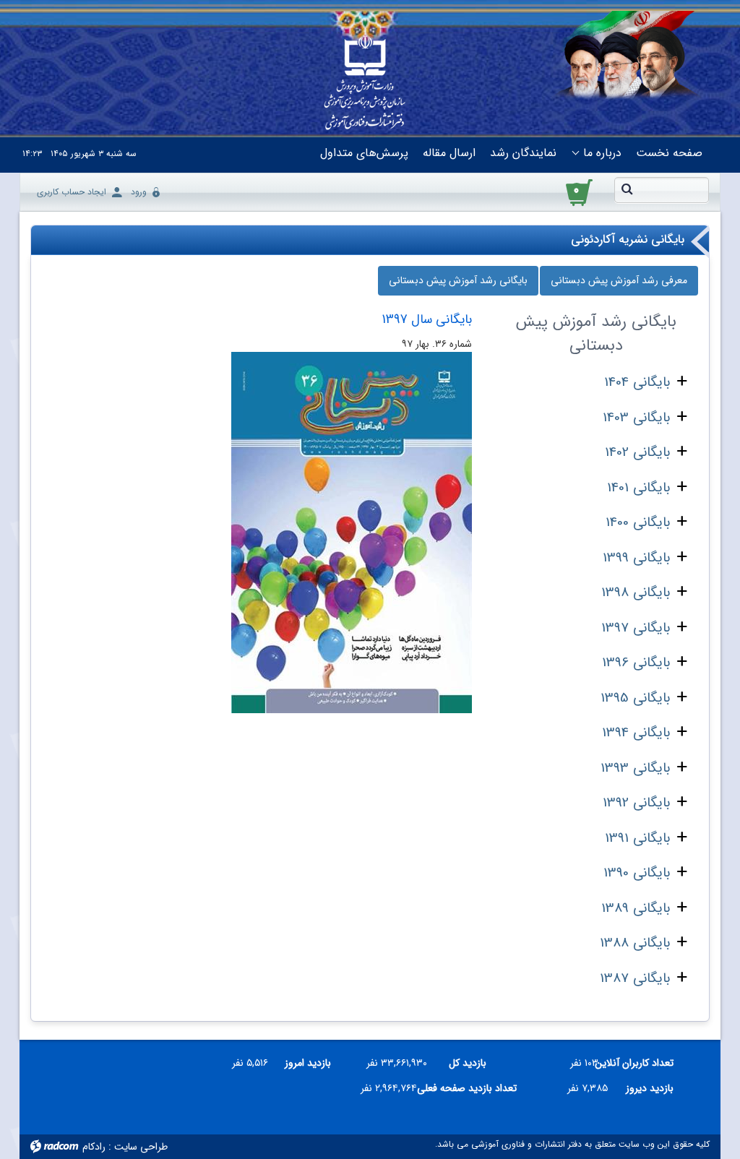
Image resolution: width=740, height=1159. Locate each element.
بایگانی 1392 (636, 803)
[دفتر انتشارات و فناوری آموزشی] (364, 83)
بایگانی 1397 (635, 628)
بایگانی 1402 (637, 452)
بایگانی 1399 (636, 558)
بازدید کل (467, 1063)
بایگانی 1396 (636, 662)
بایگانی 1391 (637, 838)
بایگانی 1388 (635, 943)
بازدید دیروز (650, 1088)
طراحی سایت (141, 1147)
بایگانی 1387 (635, 978)
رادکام (94, 1147)
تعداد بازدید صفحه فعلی (472, 1088)
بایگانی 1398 (635, 592)
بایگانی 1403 (636, 417)
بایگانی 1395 (635, 698)
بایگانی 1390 (636, 873)
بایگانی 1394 (636, 733)
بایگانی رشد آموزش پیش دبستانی (458, 280)
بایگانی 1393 (635, 768)
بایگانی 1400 (638, 522)
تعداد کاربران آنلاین (641, 1063)
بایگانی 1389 (635, 908)
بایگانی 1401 (638, 488)
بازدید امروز (308, 1063)
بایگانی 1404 (637, 382)
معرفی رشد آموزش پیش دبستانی (619, 280)
